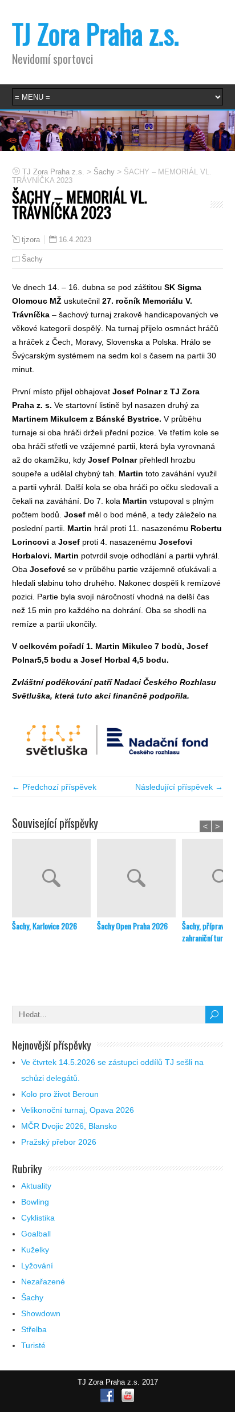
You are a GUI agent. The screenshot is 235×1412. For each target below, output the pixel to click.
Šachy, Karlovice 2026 (44, 926)
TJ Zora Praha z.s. (95, 33)
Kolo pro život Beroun (60, 1094)
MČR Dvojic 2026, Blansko (69, 1126)
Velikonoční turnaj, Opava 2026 (77, 1110)
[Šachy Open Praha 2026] (139, 879)
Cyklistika (38, 1217)
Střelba (34, 1329)
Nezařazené (43, 1281)
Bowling (35, 1201)
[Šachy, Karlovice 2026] (54, 879)
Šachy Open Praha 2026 (132, 926)
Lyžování (37, 1265)
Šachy (32, 259)
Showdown (40, 1313)
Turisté (33, 1345)
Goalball (36, 1233)
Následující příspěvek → (179, 786)
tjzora (31, 240)
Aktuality (36, 1185)
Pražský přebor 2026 (58, 1141)
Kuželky (35, 1249)
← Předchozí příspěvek (54, 786)
